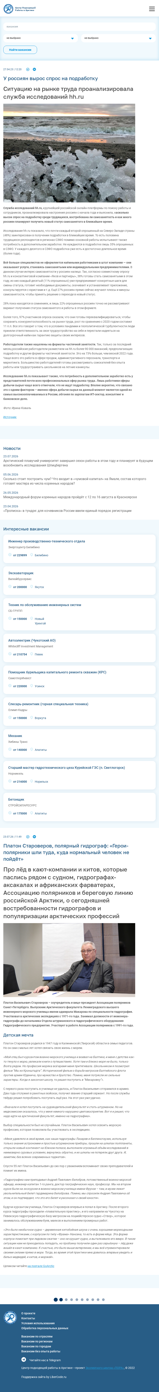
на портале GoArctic (41, 1266)
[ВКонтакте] (34, 69)
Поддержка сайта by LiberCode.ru (43, 1377)
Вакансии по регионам (37, 1341)
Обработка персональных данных (44, 1328)
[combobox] (40, 38)
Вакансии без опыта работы (40, 1351)
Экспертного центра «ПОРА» (105, 1367)
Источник (10, 417)
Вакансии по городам (36, 1346)
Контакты (28, 1318)
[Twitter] (27, 69)
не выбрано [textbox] (14, 38)
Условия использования (38, 1323)
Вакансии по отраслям (37, 1336)
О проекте (28, 1313)
